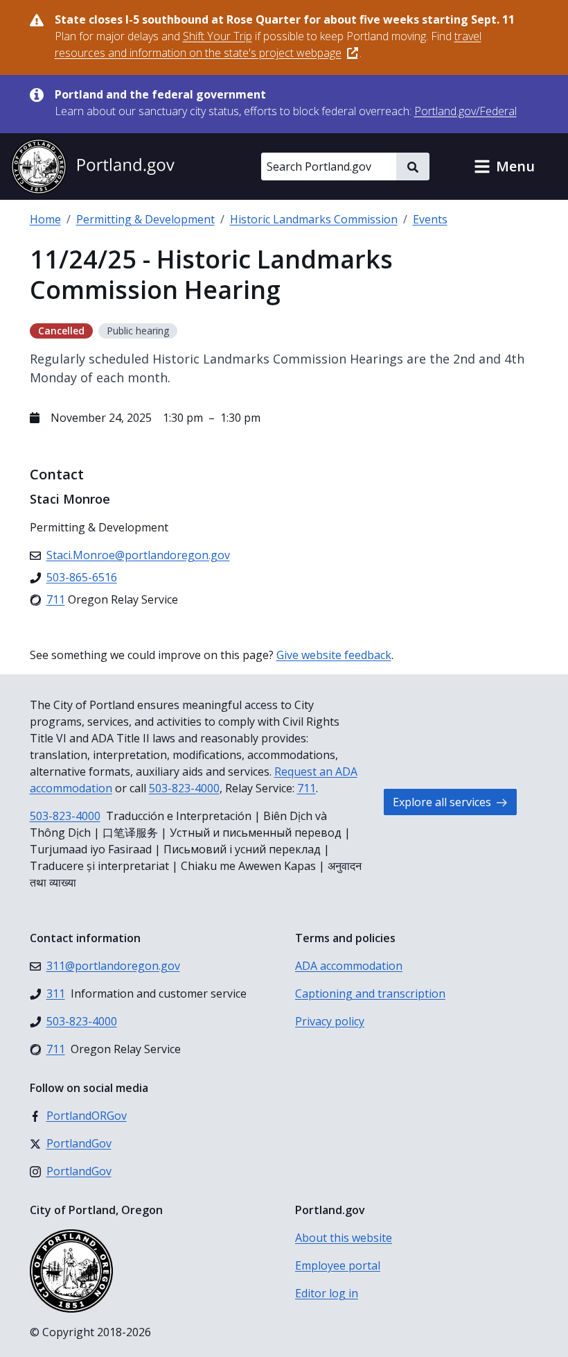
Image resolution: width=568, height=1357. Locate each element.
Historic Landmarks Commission (314, 219)
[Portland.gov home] (93, 166)
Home (45, 219)
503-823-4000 (184, 788)
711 (306, 788)
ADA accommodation (348, 965)
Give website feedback (333, 655)
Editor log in (326, 1293)
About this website (343, 1237)
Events (430, 219)
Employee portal (337, 1265)
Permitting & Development (145, 219)
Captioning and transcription (370, 993)
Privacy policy (329, 1021)
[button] (504, 166)
